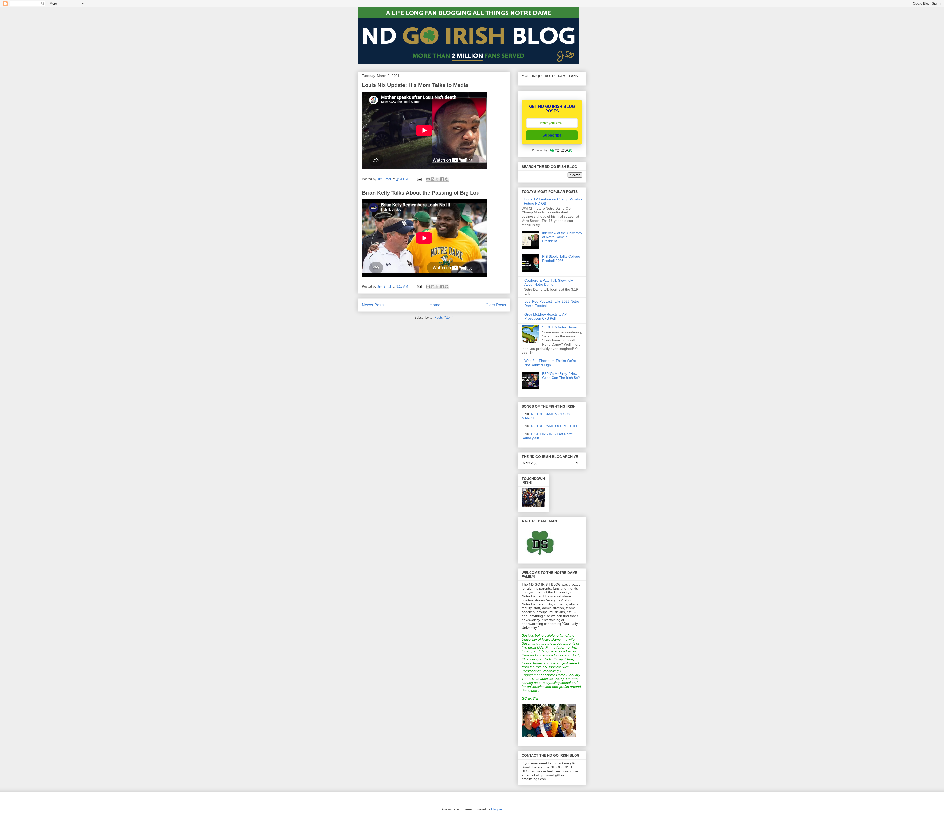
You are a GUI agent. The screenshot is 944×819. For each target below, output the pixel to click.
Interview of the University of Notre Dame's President (562, 237)
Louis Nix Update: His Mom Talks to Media (415, 85)
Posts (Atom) (443, 317)
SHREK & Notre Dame (559, 327)
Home (435, 305)
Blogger (496, 809)
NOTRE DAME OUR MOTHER (555, 426)
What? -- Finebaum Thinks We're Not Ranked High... (550, 363)
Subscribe (551, 135)
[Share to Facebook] (442, 179)
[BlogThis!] (432, 179)
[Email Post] (419, 179)
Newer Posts (373, 305)
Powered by (540, 150)
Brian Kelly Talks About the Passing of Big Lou (421, 193)
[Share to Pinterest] (446, 179)
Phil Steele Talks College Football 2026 (561, 258)
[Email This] (428, 179)
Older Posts (496, 305)
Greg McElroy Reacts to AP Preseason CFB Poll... (545, 316)
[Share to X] (437, 179)
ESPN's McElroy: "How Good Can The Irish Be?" (561, 376)
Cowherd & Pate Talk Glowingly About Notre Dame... (548, 282)
